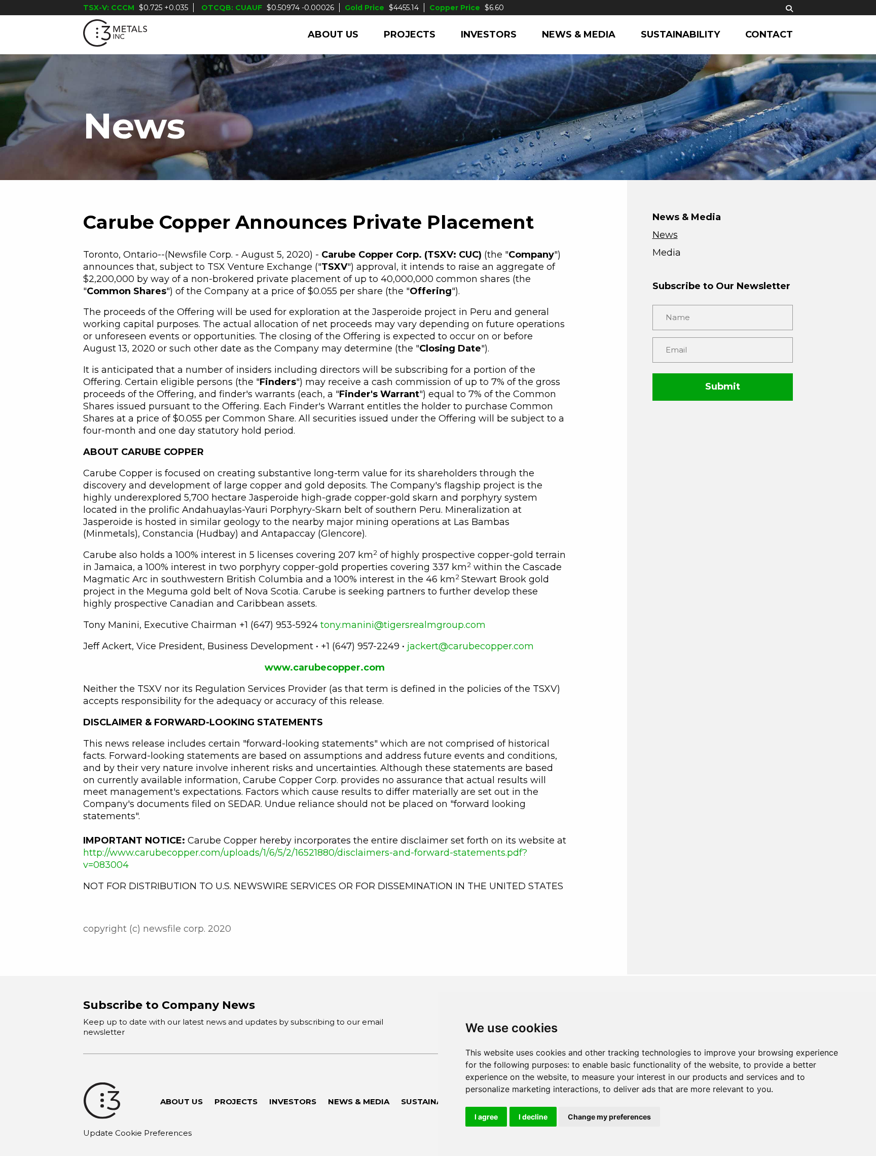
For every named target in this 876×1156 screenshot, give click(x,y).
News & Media (578, 34)
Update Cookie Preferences (137, 1133)
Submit (722, 386)
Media (666, 252)
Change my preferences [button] (609, 1116)
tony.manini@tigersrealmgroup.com (403, 624)
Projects (409, 34)
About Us (333, 34)
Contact (769, 34)
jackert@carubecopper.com (470, 646)
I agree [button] (486, 1116)
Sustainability (680, 34)
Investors (489, 34)
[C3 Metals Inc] (115, 34)
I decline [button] (533, 1116)
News (665, 234)
